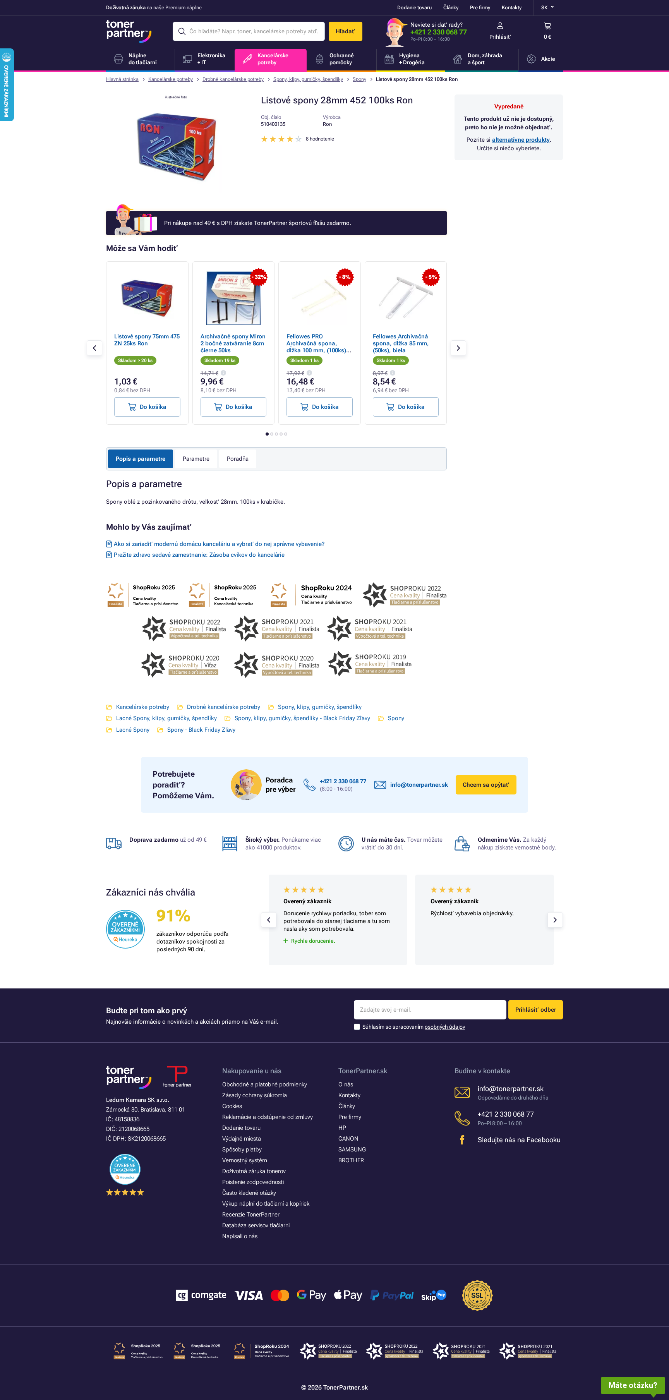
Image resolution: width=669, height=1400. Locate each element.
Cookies (232, 1106)
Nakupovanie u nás (251, 1071)
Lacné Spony (132, 729)
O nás (345, 1084)
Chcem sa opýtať (486, 784)
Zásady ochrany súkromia (254, 1095)
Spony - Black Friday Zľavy (201, 729)
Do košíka (153, 406)
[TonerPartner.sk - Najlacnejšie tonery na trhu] (129, 31)
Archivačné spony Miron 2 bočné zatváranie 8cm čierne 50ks (233, 343)
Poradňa (238, 458)
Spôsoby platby (242, 1149)
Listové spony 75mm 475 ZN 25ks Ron (147, 340)
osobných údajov (445, 1027)
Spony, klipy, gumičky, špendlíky (308, 79)
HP (342, 1127)
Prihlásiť (500, 37)
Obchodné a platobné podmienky (264, 1084)
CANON (348, 1138)
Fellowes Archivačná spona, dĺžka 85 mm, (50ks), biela (401, 343)
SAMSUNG (352, 1149)
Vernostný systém (244, 1160)
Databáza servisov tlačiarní (256, 1225)
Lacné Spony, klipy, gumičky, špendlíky (166, 718)
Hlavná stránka (122, 79)
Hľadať (345, 31)
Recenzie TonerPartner (251, 1214)
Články (450, 7)
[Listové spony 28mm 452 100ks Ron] (175, 191)
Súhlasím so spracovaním (413, 1027)
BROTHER (351, 1160)
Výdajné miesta (241, 1138)
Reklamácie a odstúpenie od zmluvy (267, 1116)
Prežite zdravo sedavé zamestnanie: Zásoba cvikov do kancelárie (199, 554)
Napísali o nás (239, 1236)
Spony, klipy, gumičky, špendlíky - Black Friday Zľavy (302, 718)
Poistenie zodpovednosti (253, 1182)
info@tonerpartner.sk (419, 784)
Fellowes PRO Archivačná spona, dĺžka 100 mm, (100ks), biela (317, 347)
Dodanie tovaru (414, 7)
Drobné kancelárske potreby (233, 79)
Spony (359, 79)
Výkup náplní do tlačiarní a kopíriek (265, 1203)
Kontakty (511, 7)
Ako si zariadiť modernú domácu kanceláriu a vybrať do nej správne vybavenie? (219, 543)
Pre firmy (480, 7)
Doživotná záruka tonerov (254, 1171)
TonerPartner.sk (362, 1071)
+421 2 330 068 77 (438, 32)
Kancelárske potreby (170, 79)
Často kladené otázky (249, 1192)
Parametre (196, 458)
